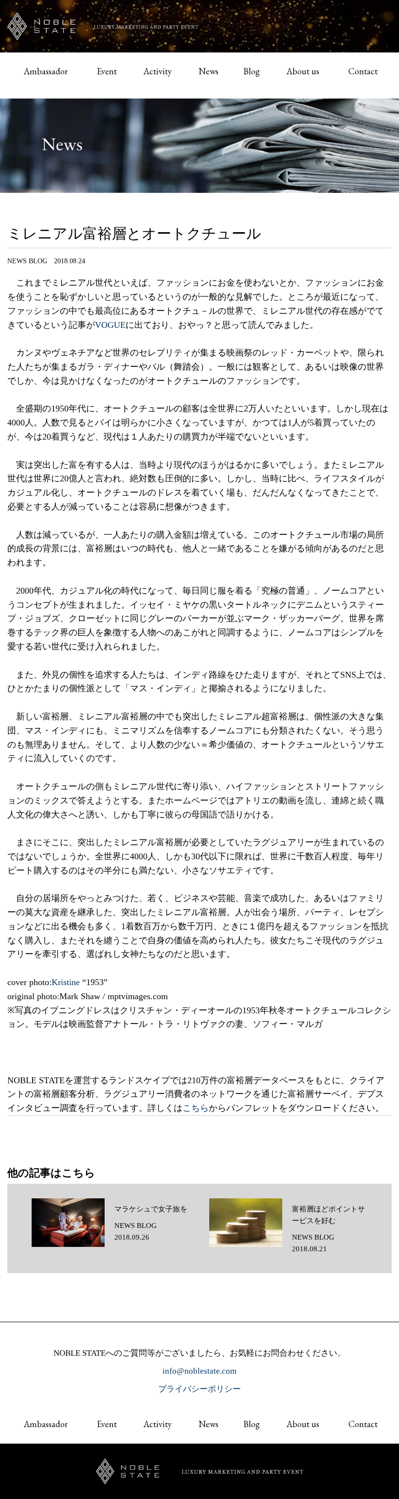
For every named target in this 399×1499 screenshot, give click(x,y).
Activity (158, 71)
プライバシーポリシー (199, 1389)
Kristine (66, 982)
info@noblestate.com (199, 1371)
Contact (363, 71)
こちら (195, 1108)
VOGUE (110, 325)
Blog (251, 71)
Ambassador (46, 71)
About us (303, 71)
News (208, 71)
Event (107, 71)
